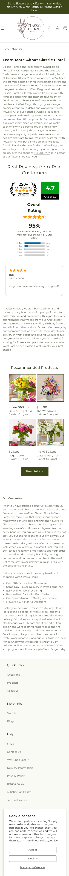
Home (6, 49)
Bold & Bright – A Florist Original (20, 412)
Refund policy (15, 783)
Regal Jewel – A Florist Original (19, 457)
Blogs (10, 721)
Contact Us (14, 751)
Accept (32, 849)
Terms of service (17, 800)
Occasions (13, 674)
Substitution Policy (19, 792)
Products (12, 682)
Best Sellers (34, 471)
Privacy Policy (49, 840)
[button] (49, 28)
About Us (13, 690)
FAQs (10, 743)
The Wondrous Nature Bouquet (47, 412)
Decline (33, 858)
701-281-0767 (42, 152)
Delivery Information (20, 767)
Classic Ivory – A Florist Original (47, 457)
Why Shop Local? (18, 759)
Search (11, 713)
